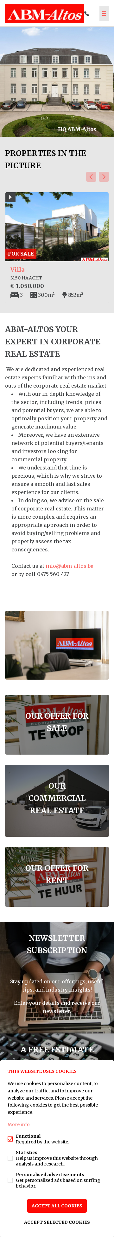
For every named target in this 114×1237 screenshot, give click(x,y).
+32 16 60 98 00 (86, 13)
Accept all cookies (57, 1206)
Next (104, 177)
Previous (91, 177)
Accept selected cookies (57, 1222)
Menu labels (104, 13)
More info (19, 1124)
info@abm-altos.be (69, 566)
